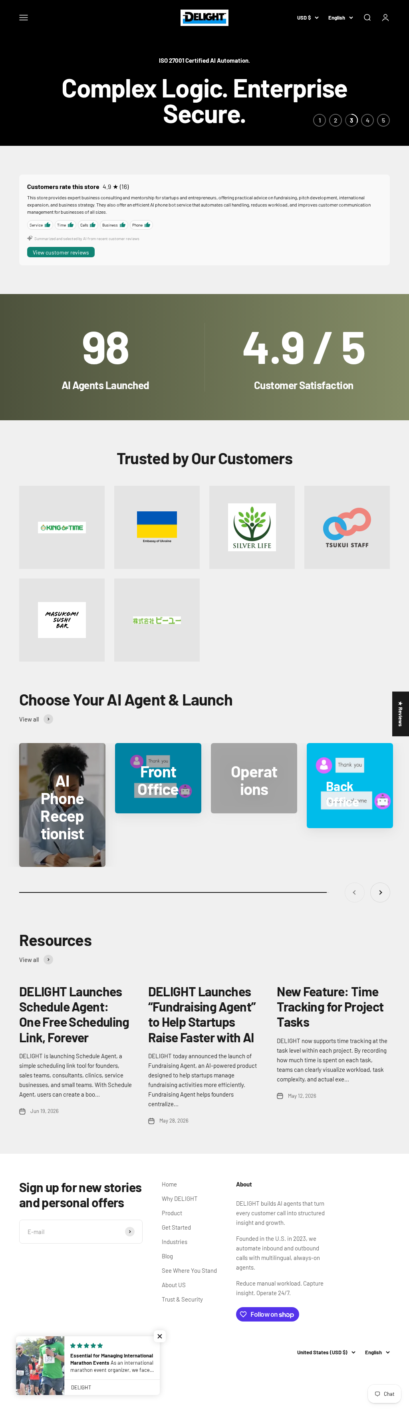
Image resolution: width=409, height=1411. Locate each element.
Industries (174, 1241)
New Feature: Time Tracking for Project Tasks (330, 1006)
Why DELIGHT (180, 1198)
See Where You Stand (189, 1270)
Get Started (176, 1227)
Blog (167, 1256)
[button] (160, 1336)
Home (169, 1184)
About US (174, 1284)
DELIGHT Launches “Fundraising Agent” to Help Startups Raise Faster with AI (202, 1014)
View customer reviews (61, 252)
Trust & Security (182, 1299)
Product (172, 1212)
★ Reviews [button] (400, 714)
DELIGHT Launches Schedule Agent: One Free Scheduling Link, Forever (74, 1014)
